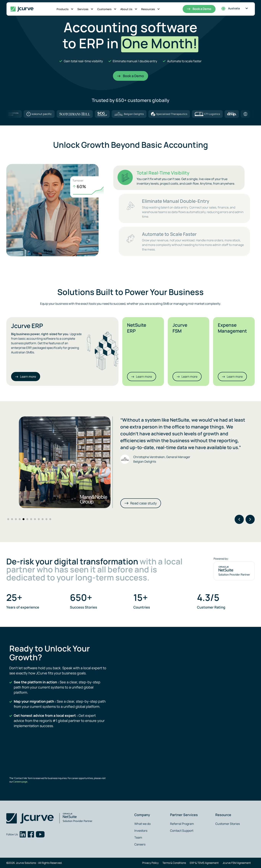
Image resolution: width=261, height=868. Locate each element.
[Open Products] (72, 9)
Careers (139, 844)
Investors (140, 830)
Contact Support (181, 830)
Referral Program (182, 824)
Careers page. (20, 781)
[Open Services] (92, 9)
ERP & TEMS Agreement (204, 863)
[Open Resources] (158, 9)
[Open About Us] (136, 9)
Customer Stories (227, 824)
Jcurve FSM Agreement (237, 863)
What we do (142, 824)
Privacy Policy (150, 863)
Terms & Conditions (174, 863)
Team (138, 837)
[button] (239, 519)
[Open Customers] (115, 9)
